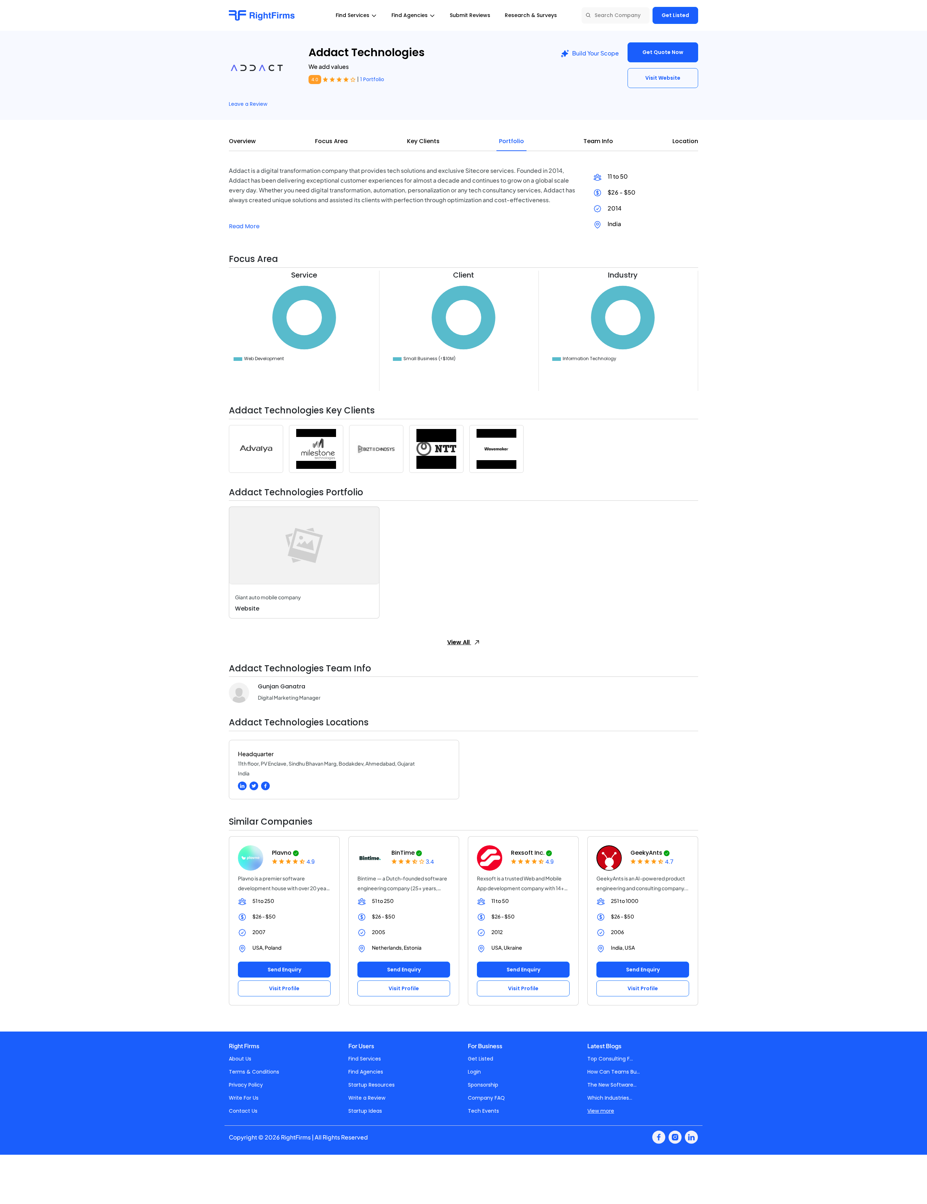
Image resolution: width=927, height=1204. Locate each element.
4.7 (669, 862)
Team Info (598, 141)
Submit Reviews (470, 15)
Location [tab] (685, 141)
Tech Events (483, 1111)
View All (459, 642)
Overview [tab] (242, 141)
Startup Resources (371, 1084)
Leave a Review (248, 104)
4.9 (310, 862)
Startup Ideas (365, 1111)
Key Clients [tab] (423, 141)
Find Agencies (365, 1071)
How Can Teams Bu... (613, 1071)
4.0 (314, 79)
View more (600, 1111)
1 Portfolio (372, 79)
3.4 (430, 862)
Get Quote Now (662, 52)
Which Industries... (609, 1097)
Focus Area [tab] (331, 141)
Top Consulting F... (610, 1058)
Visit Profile (284, 988)
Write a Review (366, 1097)
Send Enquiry (284, 969)
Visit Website (662, 78)
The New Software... (612, 1084)
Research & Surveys (531, 15)
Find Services (364, 1058)
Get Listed (675, 15)
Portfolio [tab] (511, 141)
